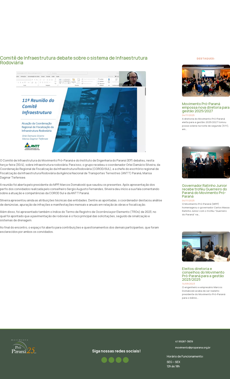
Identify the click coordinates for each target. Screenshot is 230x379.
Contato (201, 13)
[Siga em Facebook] (104, 360)
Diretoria (94, 13)
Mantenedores (182, 13)
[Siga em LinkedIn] (118, 360)
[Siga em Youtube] (126, 360)
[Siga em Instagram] (111, 360)
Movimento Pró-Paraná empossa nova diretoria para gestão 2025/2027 (205, 107)
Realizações (143, 13)
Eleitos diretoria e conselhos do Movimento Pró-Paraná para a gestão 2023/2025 (203, 274)
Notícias (110, 13)
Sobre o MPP (76, 13)
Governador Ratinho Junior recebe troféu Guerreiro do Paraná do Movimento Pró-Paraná (204, 191)
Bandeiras (161, 13)
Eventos (125, 13)
